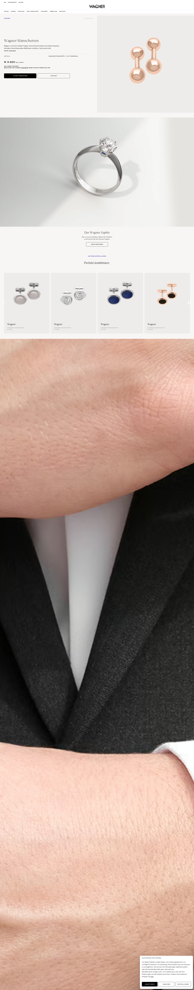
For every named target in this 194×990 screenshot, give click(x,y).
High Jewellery (32, 11)
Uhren (13, 11)
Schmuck (21, 11)
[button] (189, 302)
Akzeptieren (150, 984)
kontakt (62, 11)
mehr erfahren (97, 244)
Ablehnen (166, 984)
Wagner (11, 324)
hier (152, 976)
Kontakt (54, 75)
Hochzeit (44, 11)
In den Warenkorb (20, 75)
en (5, 2)
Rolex (6, 11)
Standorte (12, 2)
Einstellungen (183, 984)
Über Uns (53, 11)
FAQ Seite (24, 67)
